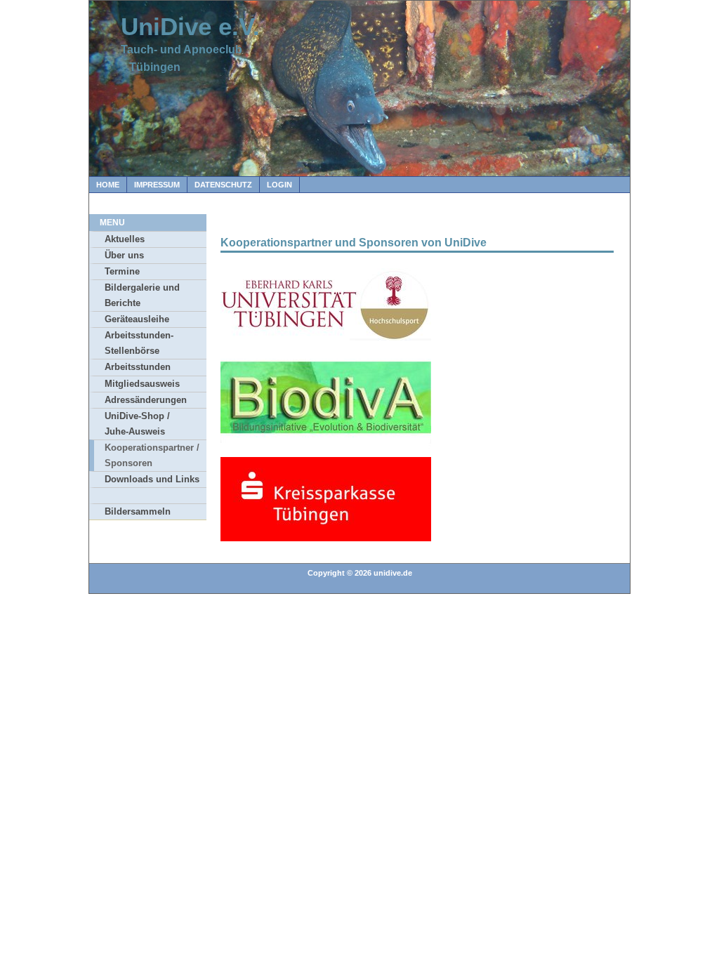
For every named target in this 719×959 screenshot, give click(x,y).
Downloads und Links (152, 479)
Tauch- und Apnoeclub (181, 49)
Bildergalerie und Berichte (142, 295)
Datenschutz (223, 184)
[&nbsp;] (147, 495)
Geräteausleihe (137, 319)
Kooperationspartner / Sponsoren (152, 455)
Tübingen (150, 67)
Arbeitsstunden (138, 367)
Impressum (157, 184)
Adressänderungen (146, 400)
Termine (122, 271)
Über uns (124, 255)
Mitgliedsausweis (142, 383)
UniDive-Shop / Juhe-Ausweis (137, 424)
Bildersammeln (138, 511)
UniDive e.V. (190, 26)
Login (279, 184)
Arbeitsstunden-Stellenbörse (139, 343)
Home (107, 184)
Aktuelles (125, 239)
